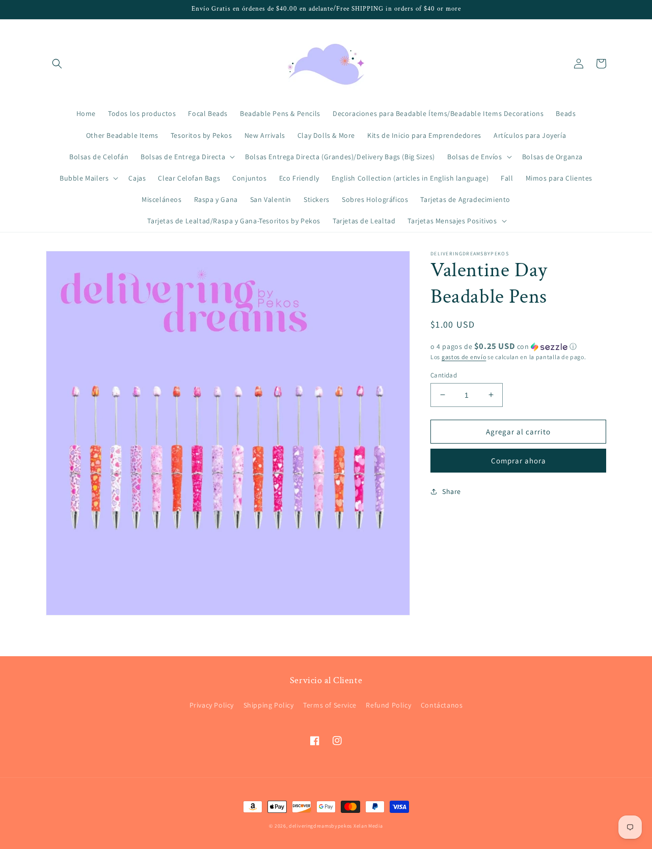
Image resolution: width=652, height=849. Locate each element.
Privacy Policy (211, 705)
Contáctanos (442, 705)
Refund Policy (388, 705)
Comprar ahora (518, 460)
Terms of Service (330, 705)
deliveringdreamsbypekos (320, 826)
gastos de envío (464, 357)
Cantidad (443, 374)
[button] (57, 63)
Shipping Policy (268, 705)
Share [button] (451, 490)
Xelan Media (368, 826)
